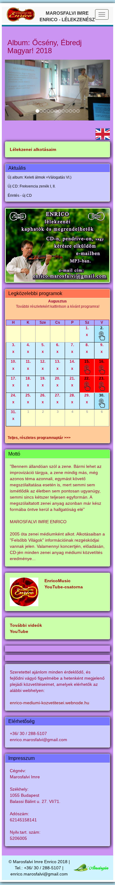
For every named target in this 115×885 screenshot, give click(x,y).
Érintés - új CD (20, 195)
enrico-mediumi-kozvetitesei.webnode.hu (49, 702)
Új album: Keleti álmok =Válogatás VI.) (39, 177)
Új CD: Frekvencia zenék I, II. (32, 186)
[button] (13, 90)
